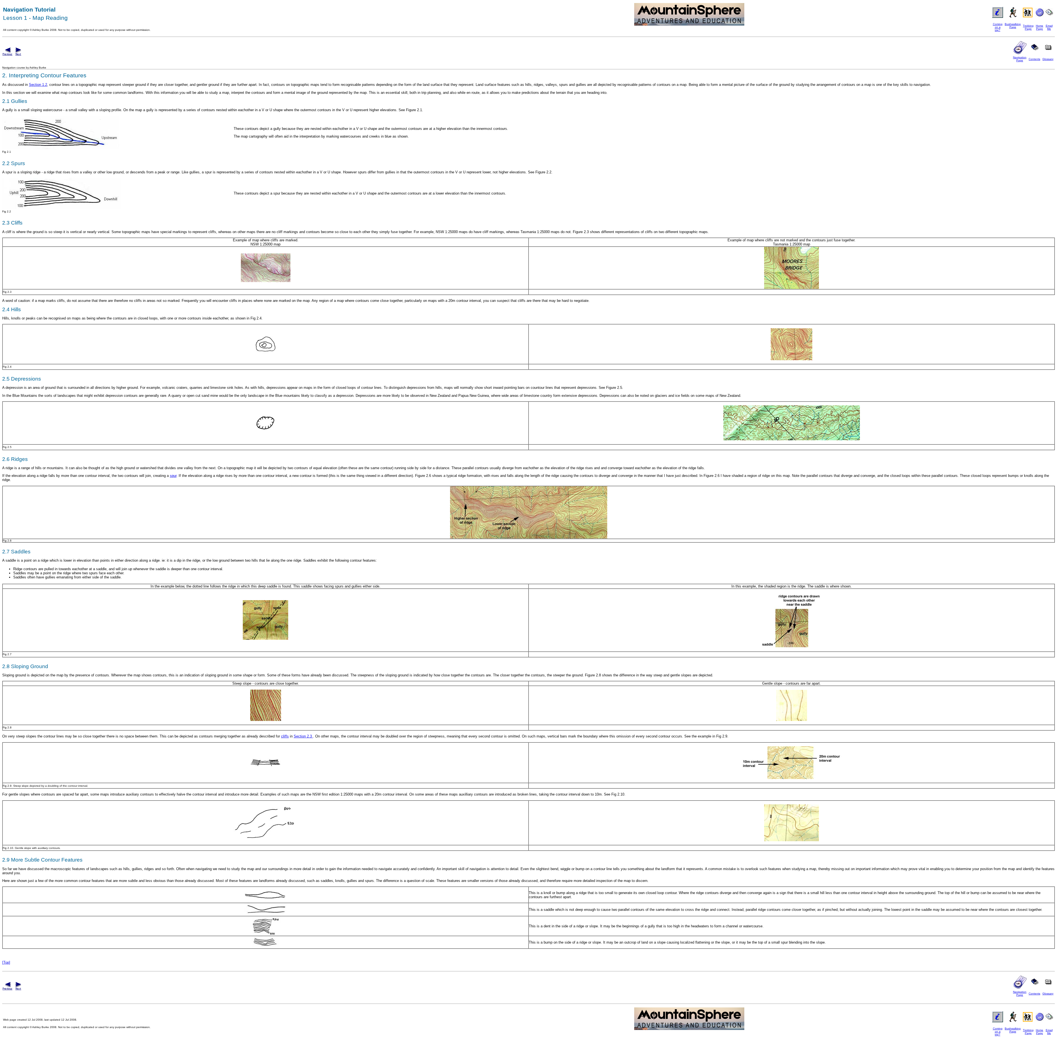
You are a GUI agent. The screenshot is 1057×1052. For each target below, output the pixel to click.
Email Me (1049, 27)
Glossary (1047, 59)
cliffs (285, 736)
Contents (1034, 59)
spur (173, 476)
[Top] (6, 962)
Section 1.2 (38, 85)
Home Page (1039, 27)
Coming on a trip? (997, 27)
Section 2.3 (303, 736)
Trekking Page (1028, 27)
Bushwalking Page (1013, 26)
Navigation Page (1019, 59)
